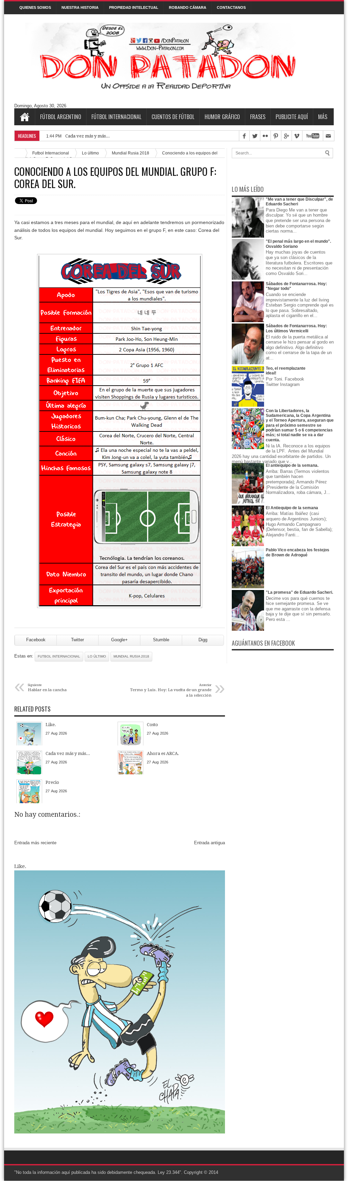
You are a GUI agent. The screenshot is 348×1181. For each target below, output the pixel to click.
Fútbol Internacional (116, 117)
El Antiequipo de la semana (292, 507)
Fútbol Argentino (60, 117)
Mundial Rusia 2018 (130, 153)
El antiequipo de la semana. (292, 465)
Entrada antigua (209, 842)
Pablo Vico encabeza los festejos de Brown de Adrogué (297, 552)
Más (322, 117)
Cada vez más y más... (87, 136)
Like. (20, 866)
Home (24, 116)
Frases (257, 117)
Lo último (90, 153)
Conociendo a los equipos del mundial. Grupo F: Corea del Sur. (115, 177)
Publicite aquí (292, 117)
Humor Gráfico (222, 117)
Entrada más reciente (35, 842)
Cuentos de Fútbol (173, 117)
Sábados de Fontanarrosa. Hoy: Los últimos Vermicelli (296, 328)
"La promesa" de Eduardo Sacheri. (299, 592)
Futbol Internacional (59, 656)
